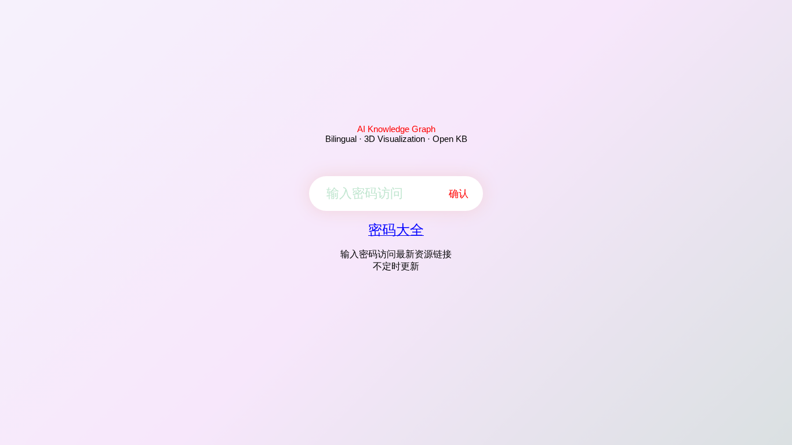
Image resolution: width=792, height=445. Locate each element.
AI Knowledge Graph (396, 129)
